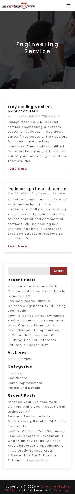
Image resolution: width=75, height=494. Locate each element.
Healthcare (18, 378)
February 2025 (20, 359)
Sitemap (62, 490)
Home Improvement (25, 383)
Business (15, 373)
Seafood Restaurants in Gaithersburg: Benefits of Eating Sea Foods (37, 306)
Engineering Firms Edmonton (37, 188)
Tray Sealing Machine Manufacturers (30, 109)
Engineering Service (44, 116)
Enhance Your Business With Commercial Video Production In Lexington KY (36, 291)
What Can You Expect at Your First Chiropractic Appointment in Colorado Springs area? (35, 330)
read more (17, 169)
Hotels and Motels (24, 388)
